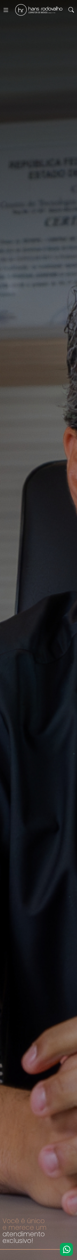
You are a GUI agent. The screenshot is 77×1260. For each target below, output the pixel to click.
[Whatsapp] (66, 1249)
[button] (71, 9)
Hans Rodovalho (38, 10)
